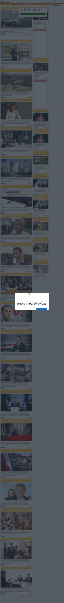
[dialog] (32, 301)
